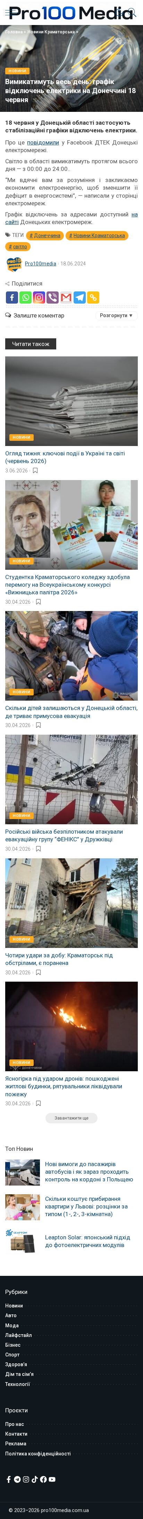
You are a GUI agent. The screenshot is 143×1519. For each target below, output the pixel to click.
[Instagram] (39, 297)
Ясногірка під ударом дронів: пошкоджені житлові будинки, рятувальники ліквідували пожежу (63, 1086)
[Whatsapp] (25, 297)
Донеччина (47, 235)
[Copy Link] (93, 297)
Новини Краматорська (51, 32)
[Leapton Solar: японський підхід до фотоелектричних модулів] (22, 1242)
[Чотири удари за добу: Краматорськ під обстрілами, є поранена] (71, 903)
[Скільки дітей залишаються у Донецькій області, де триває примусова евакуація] (71, 656)
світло (20, 246)
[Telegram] (80, 297)
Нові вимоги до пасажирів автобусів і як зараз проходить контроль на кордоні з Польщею (89, 1172)
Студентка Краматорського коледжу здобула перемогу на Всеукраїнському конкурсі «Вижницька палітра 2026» (67, 584)
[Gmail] (66, 297)
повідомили (43, 142)
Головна (14, 32)
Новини (17, 71)
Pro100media (40, 263)
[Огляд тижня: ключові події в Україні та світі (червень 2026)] (71, 401)
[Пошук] (130, 12)
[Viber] (53, 297)
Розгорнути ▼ (116, 315)
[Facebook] (12, 297)
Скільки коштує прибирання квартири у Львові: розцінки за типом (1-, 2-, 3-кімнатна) (86, 1206)
